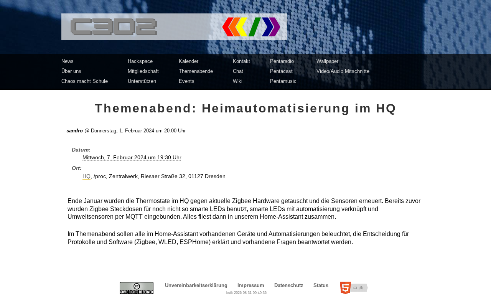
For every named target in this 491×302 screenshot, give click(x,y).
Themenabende (196, 71)
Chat (238, 71)
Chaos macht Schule (84, 81)
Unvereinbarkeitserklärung (196, 285)
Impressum (250, 285)
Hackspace (140, 61)
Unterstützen (142, 81)
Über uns (71, 71)
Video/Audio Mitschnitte (342, 71)
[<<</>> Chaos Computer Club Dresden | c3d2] (245, 26)
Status (320, 285)
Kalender (188, 61)
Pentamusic (283, 81)
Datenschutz (288, 285)
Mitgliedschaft (143, 71)
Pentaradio (282, 61)
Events (186, 81)
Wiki (237, 81)
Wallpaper (327, 61)
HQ (86, 176)
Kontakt (241, 61)
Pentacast (281, 71)
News (67, 61)
